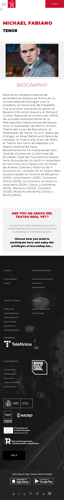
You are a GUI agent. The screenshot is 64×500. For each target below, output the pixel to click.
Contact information (41, 309)
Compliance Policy (11, 317)
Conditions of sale (11, 313)
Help (14, 455)
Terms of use (9, 309)
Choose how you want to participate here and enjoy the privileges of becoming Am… (32, 242)
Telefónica (18, 342)
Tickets (55, 4)
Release (7, 283)
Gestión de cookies (11, 330)
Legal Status (9, 378)
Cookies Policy (9, 326)
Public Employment (12, 382)
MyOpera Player (38, 287)
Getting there (37, 313)
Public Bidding (10, 387)
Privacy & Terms (10, 322)
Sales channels (10, 279)
